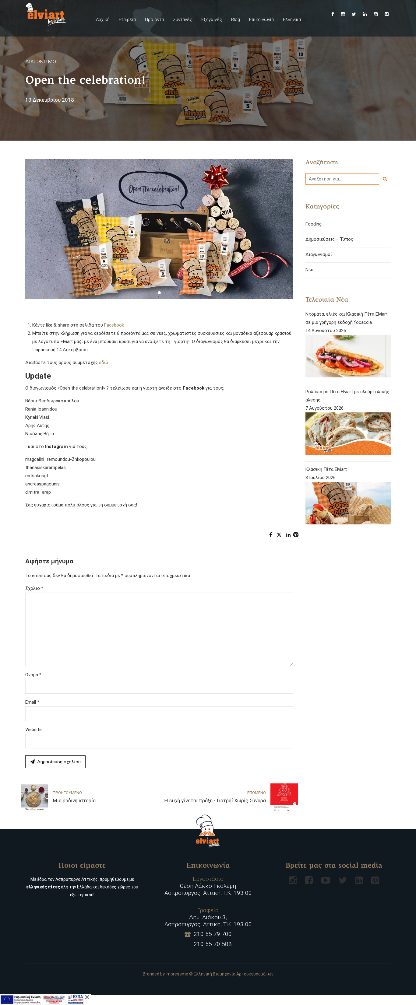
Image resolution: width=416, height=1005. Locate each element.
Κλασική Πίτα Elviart (326, 469)
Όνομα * (33, 675)
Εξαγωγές (211, 19)
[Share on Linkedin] (288, 534)
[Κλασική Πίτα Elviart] (348, 504)
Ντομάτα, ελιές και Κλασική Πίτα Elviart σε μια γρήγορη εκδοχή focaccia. (346, 318)
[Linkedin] (359, 880)
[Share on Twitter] (279, 534)
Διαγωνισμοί (318, 254)
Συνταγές (182, 19)
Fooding (313, 224)
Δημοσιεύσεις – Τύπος (329, 239)
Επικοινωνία (261, 19)
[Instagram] (293, 880)
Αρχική (103, 19)
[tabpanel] (159, 229)
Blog (235, 19)
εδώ (103, 362)
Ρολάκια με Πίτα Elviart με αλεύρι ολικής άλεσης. (347, 396)
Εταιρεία (127, 19)
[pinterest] (375, 880)
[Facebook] (309, 880)
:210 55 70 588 (212, 944)
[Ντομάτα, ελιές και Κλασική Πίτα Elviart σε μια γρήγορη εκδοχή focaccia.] (348, 357)
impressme (177, 974)
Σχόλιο (34, 588)
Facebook (114, 325)
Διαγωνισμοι (41, 61)
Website (33, 729)
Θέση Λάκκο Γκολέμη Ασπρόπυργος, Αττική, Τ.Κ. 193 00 (208, 886)
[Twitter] (342, 880)
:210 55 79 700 (212, 934)
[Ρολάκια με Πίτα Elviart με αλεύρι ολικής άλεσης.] (348, 435)
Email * (32, 702)
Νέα (309, 269)
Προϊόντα (154, 19)
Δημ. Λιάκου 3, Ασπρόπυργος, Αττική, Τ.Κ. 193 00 (208, 917)
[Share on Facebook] (270, 534)
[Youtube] (325, 880)
